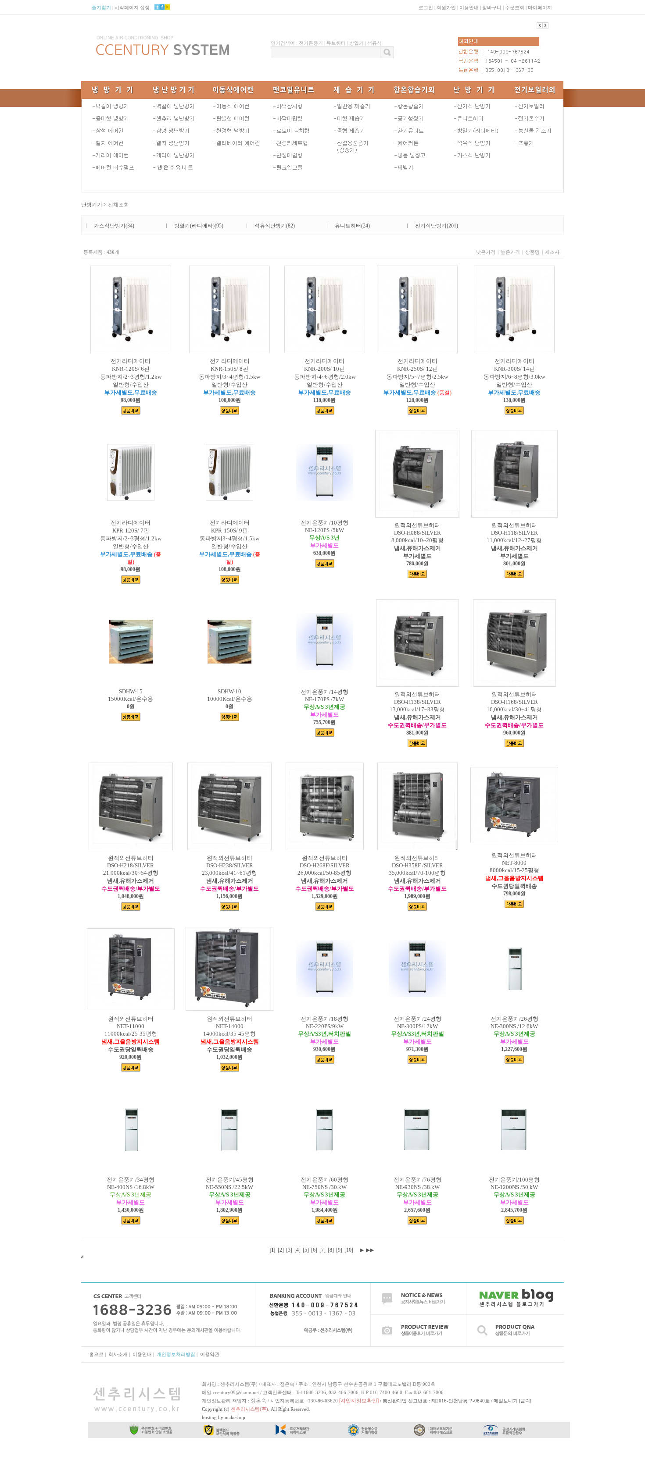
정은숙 (258, 1401)
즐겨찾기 (101, 7)
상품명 (532, 252)
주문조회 (514, 7)
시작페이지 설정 (132, 7)
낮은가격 (485, 252)
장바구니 (492, 7)
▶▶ (370, 1250)
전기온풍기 (311, 43)
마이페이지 (540, 7)
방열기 (356, 43)
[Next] (540, 25)
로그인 (426, 7)
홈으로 (96, 1354)
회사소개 (118, 1354)
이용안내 (469, 7)
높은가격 (510, 252)
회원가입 (446, 7)
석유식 (374, 43)
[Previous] (545, 25)
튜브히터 (336, 43)
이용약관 (209, 1354)
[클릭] (525, 1400)
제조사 (552, 252)
